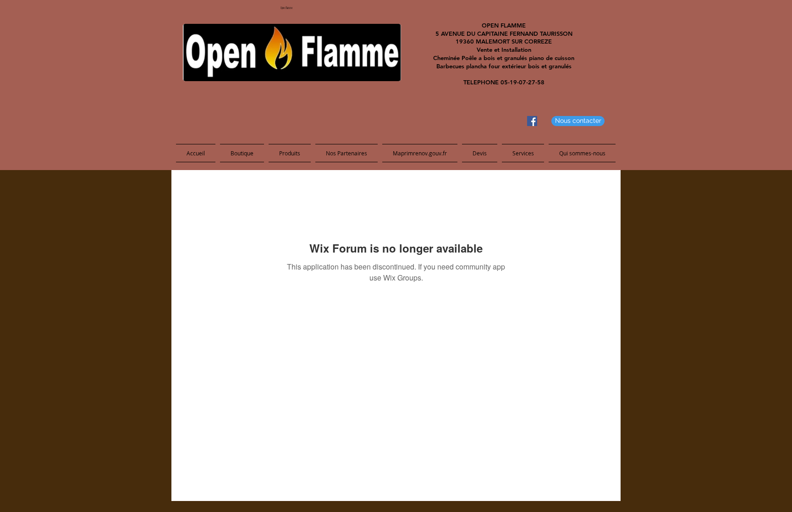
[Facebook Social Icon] (532, 121)
